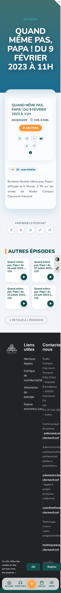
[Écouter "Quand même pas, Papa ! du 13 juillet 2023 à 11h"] (24, 303)
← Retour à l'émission (26, 320)
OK (33, 566)
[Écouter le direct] (31, 583)
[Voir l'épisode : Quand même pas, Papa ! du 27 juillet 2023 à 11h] (44, 270)
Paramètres (8, 572)
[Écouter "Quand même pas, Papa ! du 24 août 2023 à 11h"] (24, 277)
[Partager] (34, 146)
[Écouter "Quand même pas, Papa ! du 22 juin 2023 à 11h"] (50, 303)
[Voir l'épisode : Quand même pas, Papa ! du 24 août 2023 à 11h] (17, 270)
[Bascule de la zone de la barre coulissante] (57, 3)
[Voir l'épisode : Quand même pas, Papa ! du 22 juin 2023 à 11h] (44, 297)
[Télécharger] (27, 146)
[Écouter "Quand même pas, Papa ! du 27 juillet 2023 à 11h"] (50, 277)
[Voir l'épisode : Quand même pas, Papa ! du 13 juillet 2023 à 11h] (17, 297)
